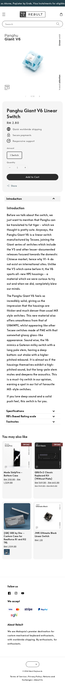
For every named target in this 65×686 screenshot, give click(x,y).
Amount (10, 148)
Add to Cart (32, 176)
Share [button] (14, 185)
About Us (38, 679)
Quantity (11, 162)
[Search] (58, 24)
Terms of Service (18, 676)
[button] (3, 14)
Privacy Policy (35, 676)
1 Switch (14, 155)
